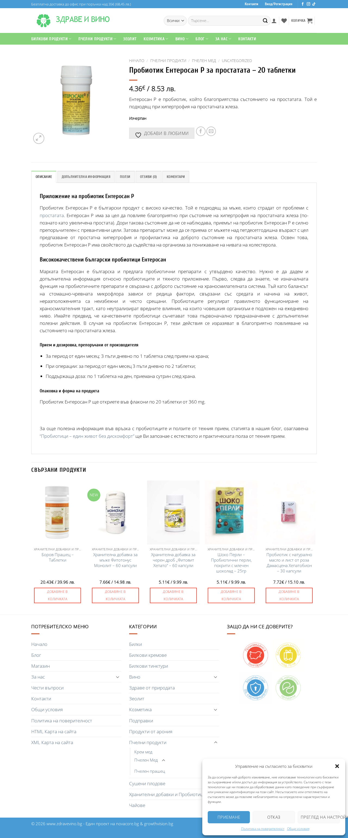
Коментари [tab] (176, 177)
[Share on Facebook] (201, 131)
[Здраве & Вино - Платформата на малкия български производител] (43, 20)
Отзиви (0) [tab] (148, 177)
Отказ (273, 817)
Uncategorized (237, 60)
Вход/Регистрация (278, 4)
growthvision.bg (158, 823)
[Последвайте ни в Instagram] (308, 4)
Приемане (228, 817)
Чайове (137, 805)
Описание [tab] (44, 177)
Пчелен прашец (149, 771)
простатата (52, 215)
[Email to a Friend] (211, 131)
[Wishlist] (284, 21)
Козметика (140, 709)
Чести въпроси (47, 688)
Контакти (251, 4)
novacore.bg (127, 823)
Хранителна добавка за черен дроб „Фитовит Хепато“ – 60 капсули (173, 560)
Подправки (141, 720)
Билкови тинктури (148, 666)
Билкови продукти (49, 38)
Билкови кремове (148, 655)
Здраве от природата (152, 688)
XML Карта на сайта (52, 742)
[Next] (315, 547)
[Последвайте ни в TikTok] (314, 4)
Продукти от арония (150, 731)
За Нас (221, 38)
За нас (38, 677)
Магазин (40, 666)
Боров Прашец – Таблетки (58, 557)
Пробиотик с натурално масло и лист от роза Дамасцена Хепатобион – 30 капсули (289, 563)
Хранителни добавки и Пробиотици (167, 794)
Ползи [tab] (125, 177)
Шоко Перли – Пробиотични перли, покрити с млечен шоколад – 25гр (231, 563)
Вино (180, 38)
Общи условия (298, 828)
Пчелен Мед (204, 60)
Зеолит (129, 38)
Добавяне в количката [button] (57, 595)
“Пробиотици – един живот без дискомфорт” (87, 436)
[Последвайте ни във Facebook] (302, 4)
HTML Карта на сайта (53, 731)
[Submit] (265, 21)
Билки (135, 644)
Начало (136, 60)
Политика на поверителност (262, 828)
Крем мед (143, 751)
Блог (199, 38)
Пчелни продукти (95, 38)
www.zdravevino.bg (64, 823)
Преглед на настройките (320, 817)
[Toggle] (117, 676)
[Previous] (31, 547)
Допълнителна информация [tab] (86, 177)
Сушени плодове (147, 783)
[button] (337, 766)
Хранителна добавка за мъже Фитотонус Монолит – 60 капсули (115, 560)
